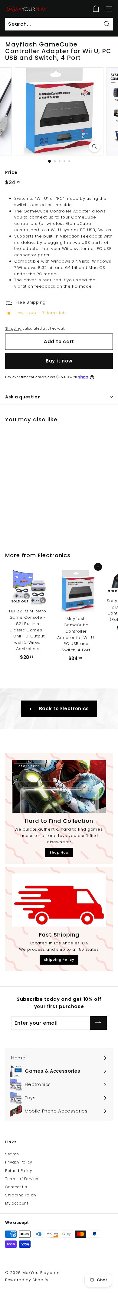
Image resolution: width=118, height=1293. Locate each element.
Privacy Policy (18, 1162)
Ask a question (23, 397)
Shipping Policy (59, 959)
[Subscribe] (98, 1023)
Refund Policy (18, 1170)
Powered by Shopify (26, 1280)
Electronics (54, 555)
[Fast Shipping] (59, 900)
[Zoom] (94, 146)
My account (16, 1203)
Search (12, 1154)
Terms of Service (21, 1178)
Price (11, 172)
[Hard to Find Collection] (59, 786)
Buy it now (59, 361)
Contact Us (16, 1186)
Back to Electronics (63, 708)
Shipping (13, 328)
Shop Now (59, 852)
